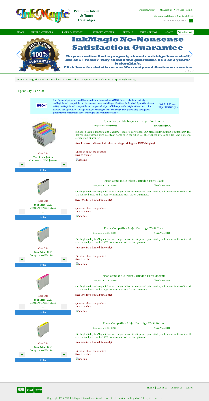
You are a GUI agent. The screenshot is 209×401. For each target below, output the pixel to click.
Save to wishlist (83, 154)
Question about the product (90, 151)
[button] (185, 70)
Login (189, 9)
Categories (34, 79)
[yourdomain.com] (58, 16)
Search (189, 387)
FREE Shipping (148, 32)
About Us (162, 387)
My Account (166, 9)
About (169, 32)
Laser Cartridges (73, 32)
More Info (43, 153)
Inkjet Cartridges (42, 32)
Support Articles (103, 32)
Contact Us (176, 387)
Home (20, 32)
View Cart (179, 9)
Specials (128, 32)
